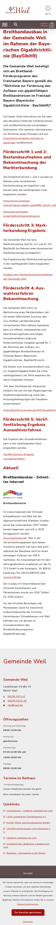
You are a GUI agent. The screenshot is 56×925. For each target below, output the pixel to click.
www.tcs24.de (11, 577)
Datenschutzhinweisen (27, 904)
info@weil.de (15, 705)
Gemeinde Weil (24, 661)
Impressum (28, 921)
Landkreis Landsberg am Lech (22, 837)
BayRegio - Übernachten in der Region (26, 853)
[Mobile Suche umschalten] (15, 24)
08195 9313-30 (17, 700)
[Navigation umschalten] (5, 24)
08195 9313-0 (16, 696)
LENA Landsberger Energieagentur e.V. (26, 816)
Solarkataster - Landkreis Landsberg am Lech (30, 810)
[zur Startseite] (18, 10)
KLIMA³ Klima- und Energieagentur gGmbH (28, 822)
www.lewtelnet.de (15, 538)
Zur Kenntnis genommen (28, 912)
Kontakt (28, 873)
